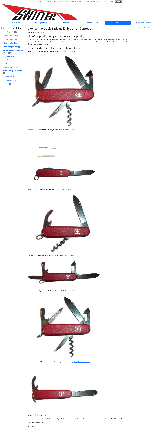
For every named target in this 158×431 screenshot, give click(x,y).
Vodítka (6, 63)
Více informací (111, 1)
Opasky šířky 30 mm (11, 36)
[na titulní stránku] (40, 12)
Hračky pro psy (9, 56)
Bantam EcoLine (69, 130)
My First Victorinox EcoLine (81, 362)
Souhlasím (118, 1)
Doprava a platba (92, 23)
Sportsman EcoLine (72, 291)
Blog (118, 23)
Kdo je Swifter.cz (14, 23)
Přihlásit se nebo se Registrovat (145, 28)
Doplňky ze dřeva (10, 80)
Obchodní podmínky (40, 23)
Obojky (6, 60)
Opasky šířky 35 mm (11, 39)
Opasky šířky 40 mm (11, 43)
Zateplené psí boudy (11, 67)
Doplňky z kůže (9, 77)
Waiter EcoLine (68, 190)
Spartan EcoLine (69, 51)
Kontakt (66, 23)
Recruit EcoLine (68, 256)
